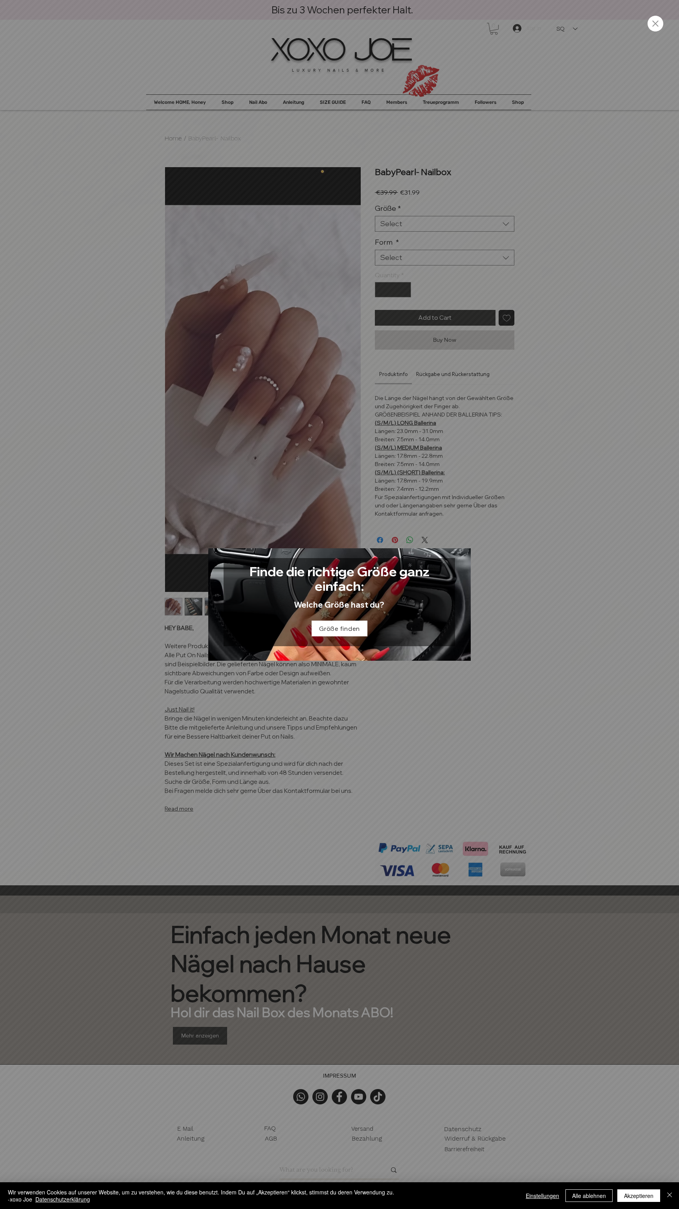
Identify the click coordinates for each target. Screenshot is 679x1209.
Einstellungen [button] (542, 1196)
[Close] (669, 1196)
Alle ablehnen (589, 1196)
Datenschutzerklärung (62, 1199)
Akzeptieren (638, 1196)
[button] (655, 23)
